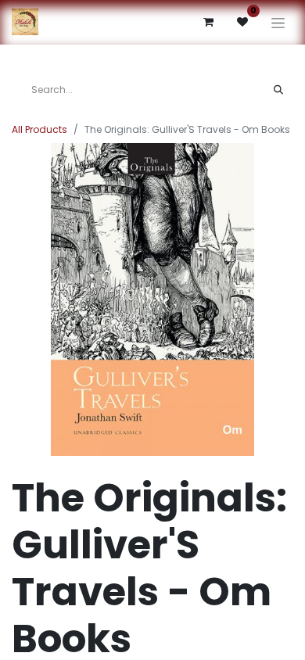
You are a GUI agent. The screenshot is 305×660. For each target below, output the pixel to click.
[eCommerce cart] (208, 22)
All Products (39, 129)
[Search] (278, 90)
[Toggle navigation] (278, 22)
